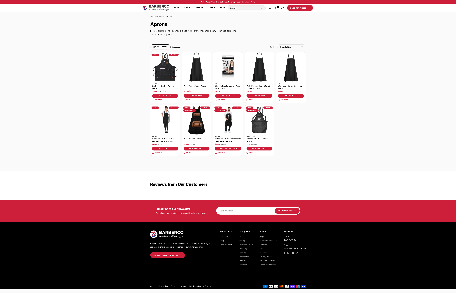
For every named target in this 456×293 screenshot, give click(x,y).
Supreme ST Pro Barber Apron (257, 140)
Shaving (242, 241)
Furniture (242, 261)
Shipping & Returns (267, 261)
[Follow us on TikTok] (297, 253)
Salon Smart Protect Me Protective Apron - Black (163, 140)
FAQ (262, 248)
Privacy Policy (265, 257)
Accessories (160, 16)
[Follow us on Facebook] (284, 253)
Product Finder (226, 245)
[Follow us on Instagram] (288, 253)
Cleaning (242, 253)
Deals (187, 8)
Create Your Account (268, 241)
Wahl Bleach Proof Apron (195, 86)
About (211, 8)
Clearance (243, 265)
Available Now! (249, 2)
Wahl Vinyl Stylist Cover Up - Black (291, 87)
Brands (199, 8)
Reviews (263, 245)
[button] (288, 46)
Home (152, 16)
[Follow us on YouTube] (293, 253)
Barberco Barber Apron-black (163, 87)
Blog (222, 8)
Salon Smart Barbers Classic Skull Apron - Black (228, 140)
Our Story (224, 236)
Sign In (262, 236)
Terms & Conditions (268, 265)
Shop (176, 8)
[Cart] (276, 8)
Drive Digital (209, 286)
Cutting (242, 236)
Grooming (243, 248)
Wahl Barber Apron (192, 139)
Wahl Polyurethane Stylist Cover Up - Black (258, 87)
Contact (263, 253)
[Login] (270, 8)
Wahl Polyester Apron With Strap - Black (227, 87)
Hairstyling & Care (246, 245)
